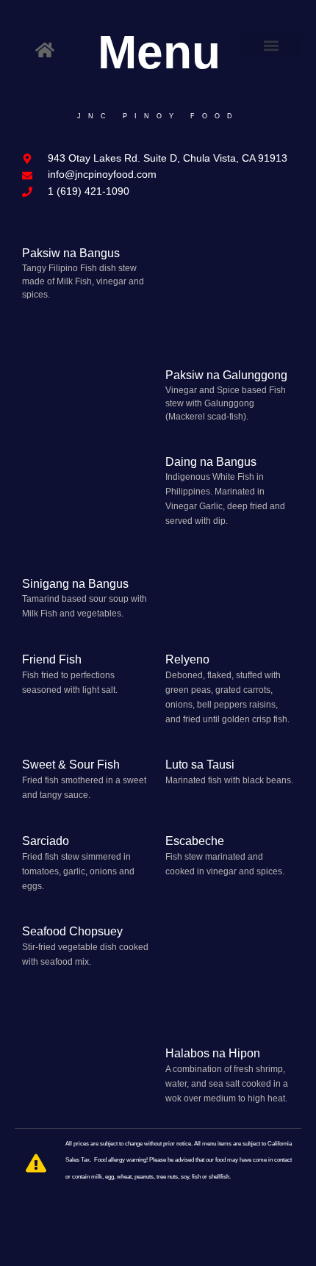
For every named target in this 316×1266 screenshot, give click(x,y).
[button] (271, 45)
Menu (159, 52)
